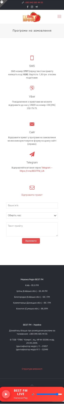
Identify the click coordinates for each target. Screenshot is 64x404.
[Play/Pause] (6, 394)
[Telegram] (36, 7)
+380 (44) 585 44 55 (34, 3)
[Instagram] (32, 7)
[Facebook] (27, 7)
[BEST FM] (32, 17)
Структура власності (32, 369)
